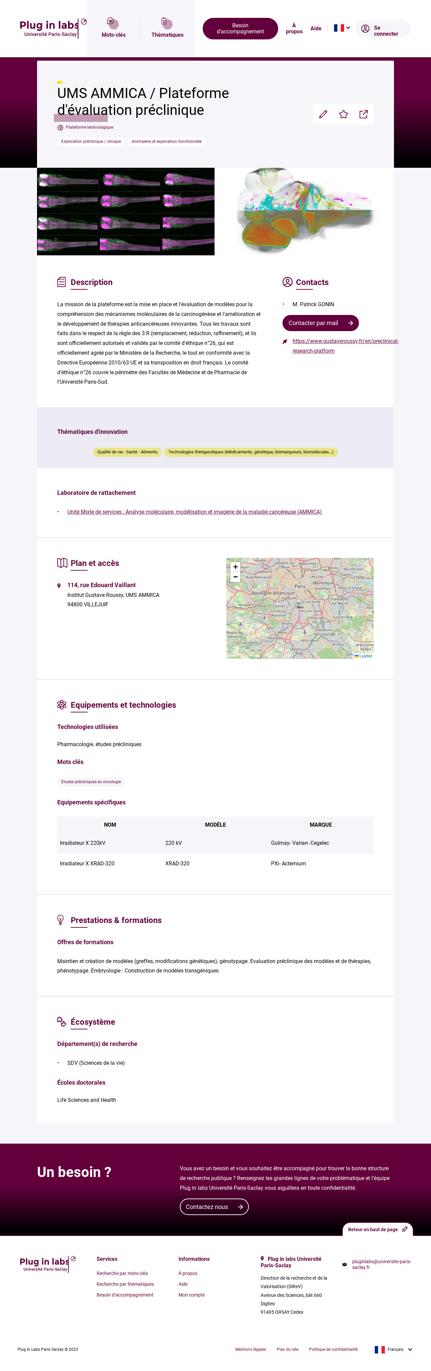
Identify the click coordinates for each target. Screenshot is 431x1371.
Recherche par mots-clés (122, 1273)
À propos (294, 29)
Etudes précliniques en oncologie (91, 781)
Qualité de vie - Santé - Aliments (127, 451)
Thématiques (168, 35)
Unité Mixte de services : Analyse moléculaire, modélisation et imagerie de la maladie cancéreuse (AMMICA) (194, 512)
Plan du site (287, 1349)
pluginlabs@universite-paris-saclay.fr (381, 1264)
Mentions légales (250, 1349)
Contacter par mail (313, 322)
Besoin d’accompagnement (240, 28)
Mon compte (191, 1295)
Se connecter (386, 31)
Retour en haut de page (373, 1229)
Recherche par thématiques (125, 1284)
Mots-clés (114, 35)
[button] (300, 603)
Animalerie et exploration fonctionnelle (167, 141)
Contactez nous (207, 1206)
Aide (316, 29)
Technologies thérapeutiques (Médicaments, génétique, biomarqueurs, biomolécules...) (251, 451)
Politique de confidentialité (333, 1349)
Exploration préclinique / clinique (91, 141)
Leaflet (365, 656)
